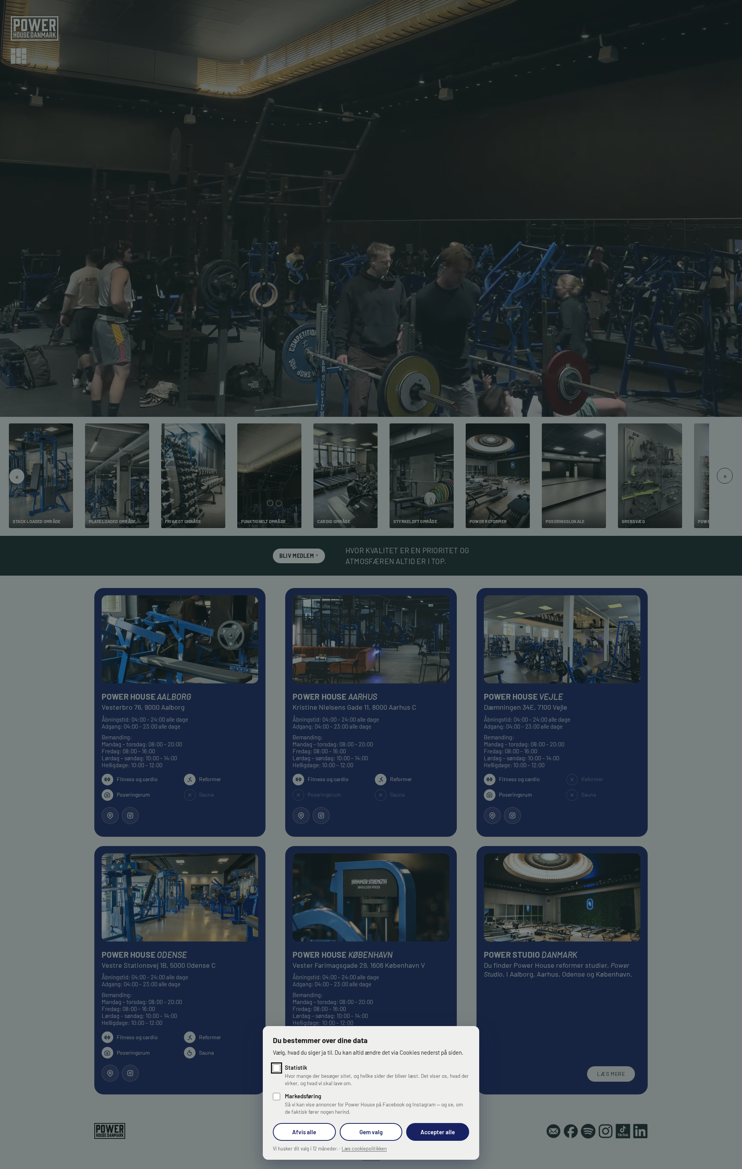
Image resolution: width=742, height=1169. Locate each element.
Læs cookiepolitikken (364, 1148)
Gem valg (371, 1131)
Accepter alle (437, 1131)
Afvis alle (304, 1131)
